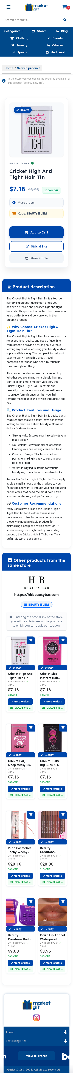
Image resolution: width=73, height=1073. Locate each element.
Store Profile (39, 258)
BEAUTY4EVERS (38, 605)
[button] (13, 31)
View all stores (36, 1056)
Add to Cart (39, 232)
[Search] (64, 20)
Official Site (38, 246)
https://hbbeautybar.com (36, 594)
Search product (28, 68)
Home (9, 68)
